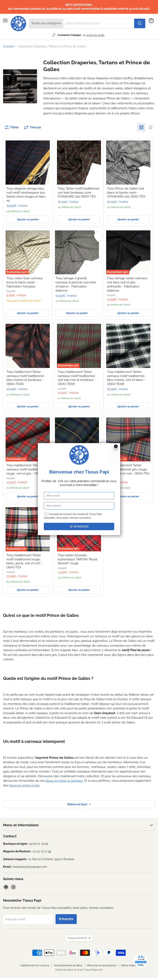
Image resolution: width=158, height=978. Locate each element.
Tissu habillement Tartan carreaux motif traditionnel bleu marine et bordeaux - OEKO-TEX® (25, 378)
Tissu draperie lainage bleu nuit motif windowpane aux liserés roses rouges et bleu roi (25, 194)
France (77, 938)
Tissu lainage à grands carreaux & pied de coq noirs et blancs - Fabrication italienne (76, 284)
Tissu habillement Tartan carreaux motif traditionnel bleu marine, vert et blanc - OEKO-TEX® (126, 378)
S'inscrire (66, 919)
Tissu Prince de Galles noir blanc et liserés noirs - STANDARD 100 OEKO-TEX (126, 192)
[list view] (150, 127)
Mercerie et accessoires (101, 965)
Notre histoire (129, 965)
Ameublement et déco (68, 965)
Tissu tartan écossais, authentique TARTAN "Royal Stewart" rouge (77, 559)
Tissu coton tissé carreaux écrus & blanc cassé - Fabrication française (24, 282)
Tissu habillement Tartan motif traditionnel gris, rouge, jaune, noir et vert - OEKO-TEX (128, 469)
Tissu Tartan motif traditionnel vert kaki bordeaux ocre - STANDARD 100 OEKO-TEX (78, 192)
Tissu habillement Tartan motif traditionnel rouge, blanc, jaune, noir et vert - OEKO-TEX (24, 561)
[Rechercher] (139, 23)
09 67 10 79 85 (95, 35)
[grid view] (141, 127)
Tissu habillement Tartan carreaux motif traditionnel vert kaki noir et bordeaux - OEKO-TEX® (77, 378)
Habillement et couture (34, 965)
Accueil (8, 46)
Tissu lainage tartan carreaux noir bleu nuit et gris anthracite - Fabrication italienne (127, 284)
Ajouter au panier (28, 219)
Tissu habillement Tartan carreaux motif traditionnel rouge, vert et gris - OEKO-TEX (27, 469)
